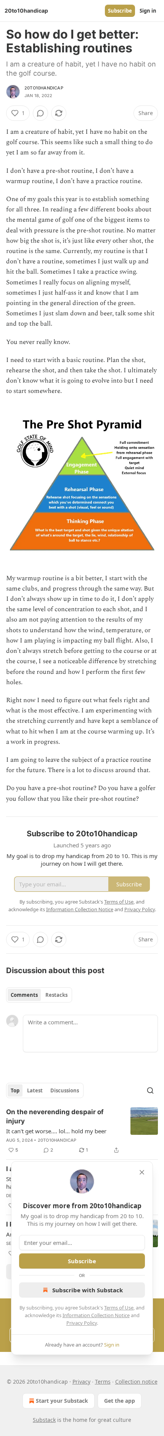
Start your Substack (62, 1400)
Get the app (119, 1400)
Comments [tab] (24, 994)
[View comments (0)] (40, 113)
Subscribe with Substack (87, 1290)
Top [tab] (15, 1090)
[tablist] (39, 995)
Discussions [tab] (64, 1090)
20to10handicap (43, 88)
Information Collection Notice (96, 1315)
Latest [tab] (35, 1090)
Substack (44, 1419)
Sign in (148, 10)
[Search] (150, 1090)
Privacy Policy (81, 1322)
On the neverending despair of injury (55, 1116)
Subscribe (120, 10)
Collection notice (136, 1381)
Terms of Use (118, 1307)
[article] (82, 1131)
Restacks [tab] (56, 994)
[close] (142, 1172)
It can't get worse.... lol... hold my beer (56, 1131)
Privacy (81, 1381)
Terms (103, 1381)
